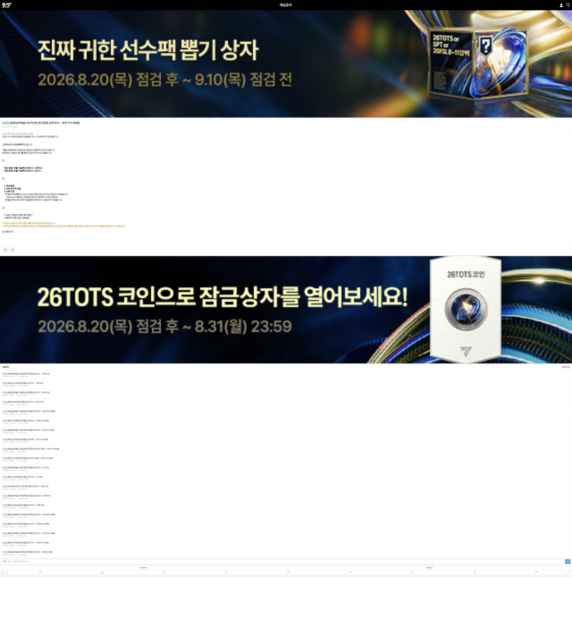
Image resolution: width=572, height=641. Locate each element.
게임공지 (285, 5)
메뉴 (568, 5)
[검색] (567, 561)
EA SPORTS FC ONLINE (7, 5)
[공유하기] (12, 249)
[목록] (5, 249)
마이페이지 (561, 5)
